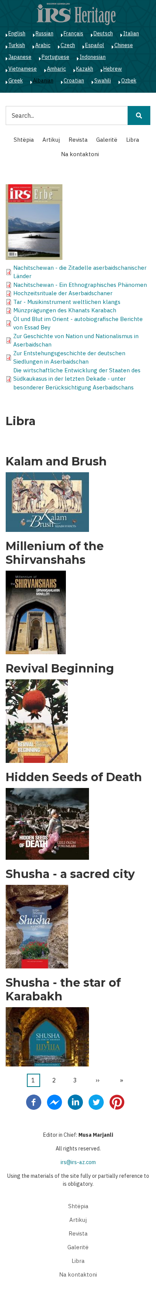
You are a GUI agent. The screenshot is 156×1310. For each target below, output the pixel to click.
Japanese (19, 57)
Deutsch (103, 33)
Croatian (74, 80)
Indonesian (93, 57)
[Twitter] (96, 1101)
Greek (15, 80)
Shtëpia (24, 139)
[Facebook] (33, 1101)
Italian (131, 33)
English (16, 33)
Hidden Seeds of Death (74, 777)
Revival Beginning (60, 669)
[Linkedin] (75, 1101)
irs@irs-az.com (78, 1162)
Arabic (42, 45)
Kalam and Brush (56, 461)
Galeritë (106, 139)
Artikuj (51, 139)
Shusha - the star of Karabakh (63, 989)
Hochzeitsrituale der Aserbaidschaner (62, 293)
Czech (68, 45)
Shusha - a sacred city (70, 874)
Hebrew (112, 68)
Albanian (43, 80)
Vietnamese (22, 68)
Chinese (123, 45)
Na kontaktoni (80, 154)
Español (94, 45)
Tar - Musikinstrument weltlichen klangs (66, 301)
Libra (132, 139)
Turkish (16, 45)
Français (73, 33)
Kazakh (84, 68)
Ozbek (128, 80)
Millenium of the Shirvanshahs (55, 553)
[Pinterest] (117, 1101)
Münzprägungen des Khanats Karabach (64, 310)
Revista (78, 139)
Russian (44, 33)
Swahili (102, 80)
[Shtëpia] (76, 13)
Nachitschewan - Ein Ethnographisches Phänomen (80, 284)
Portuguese (55, 57)
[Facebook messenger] (54, 1101)
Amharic (56, 68)
